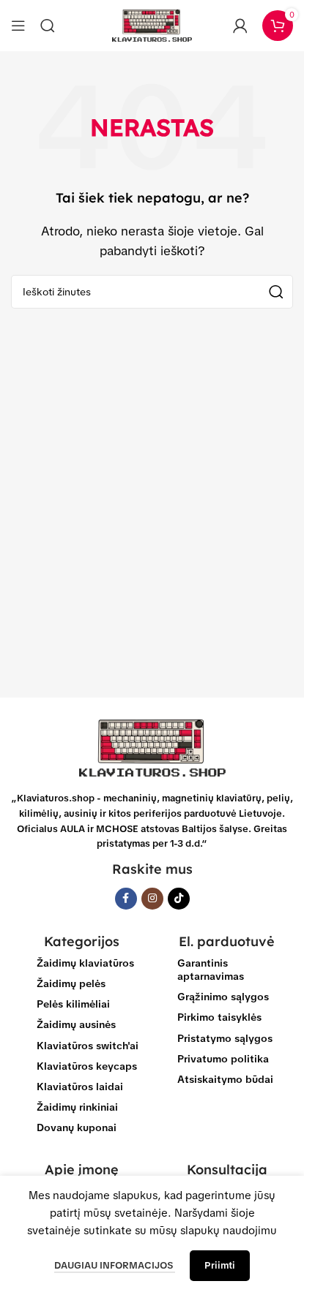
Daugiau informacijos (114, 1265)
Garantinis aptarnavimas (210, 969)
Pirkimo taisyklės (219, 1017)
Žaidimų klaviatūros (85, 963)
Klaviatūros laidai (80, 1086)
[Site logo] (152, 25)
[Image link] (152, 747)
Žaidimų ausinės (76, 1024)
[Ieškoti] (47, 25)
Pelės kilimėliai (73, 1003)
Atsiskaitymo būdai (225, 1079)
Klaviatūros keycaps (87, 1066)
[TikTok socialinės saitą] (179, 899)
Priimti (219, 1265)
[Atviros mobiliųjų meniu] (18, 25)
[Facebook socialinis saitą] (126, 899)
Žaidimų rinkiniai (77, 1107)
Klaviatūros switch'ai (87, 1045)
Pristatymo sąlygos (225, 1038)
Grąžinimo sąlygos (223, 996)
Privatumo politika (223, 1058)
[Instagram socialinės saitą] (152, 899)
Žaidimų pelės (71, 983)
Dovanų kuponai (76, 1127)
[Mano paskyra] (240, 25)
